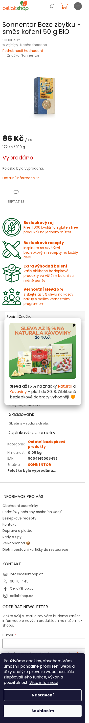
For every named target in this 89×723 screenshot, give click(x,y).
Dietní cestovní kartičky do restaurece (35, 549)
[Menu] (78, 6)
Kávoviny (18, 391)
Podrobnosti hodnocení (22, 50)
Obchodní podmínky (20, 505)
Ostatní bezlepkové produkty (46, 444)
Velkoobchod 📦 (16, 543)
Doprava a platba (17, 530)
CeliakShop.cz (22, 588)
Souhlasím (42, 711)
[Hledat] (52, 6)
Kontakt (9, 524)
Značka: (23, 55)
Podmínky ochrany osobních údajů (32, 511)
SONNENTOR (39, 464)
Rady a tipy (12, 536)
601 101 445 (19, 581)
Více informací (43, 682)
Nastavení (43, 695)
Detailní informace (18, 177)
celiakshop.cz (21, 595)
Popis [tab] (11, 316)
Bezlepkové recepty (19, 518)
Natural (65, 386)
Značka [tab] (25, 316)
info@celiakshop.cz (26, 574)
